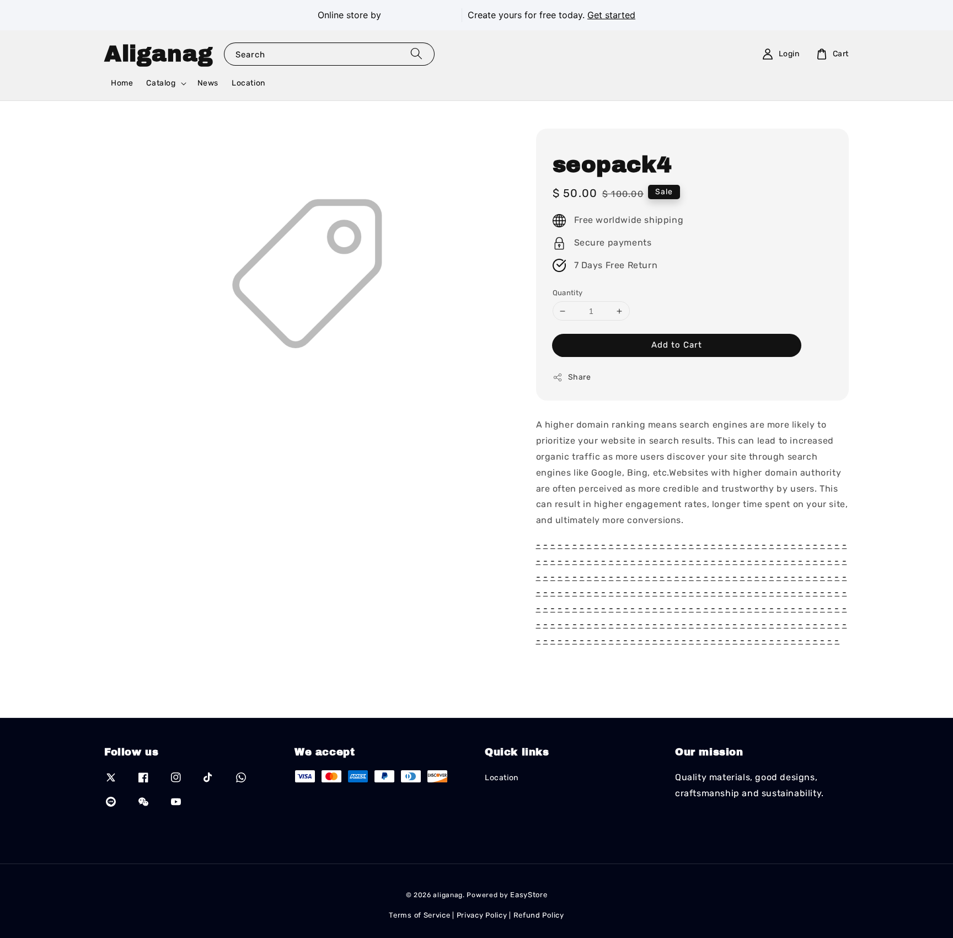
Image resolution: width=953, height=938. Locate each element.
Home (122, 83)
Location (248, 83)
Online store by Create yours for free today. (476, 14)
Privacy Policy (482, 915)
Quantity (568, 293)
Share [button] (579, 377)
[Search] (416, 54)
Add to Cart (676, 345)
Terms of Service (419, 915)
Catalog (160, 83)
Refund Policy (538, 915)
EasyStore (528, 895)
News (207, 83)
